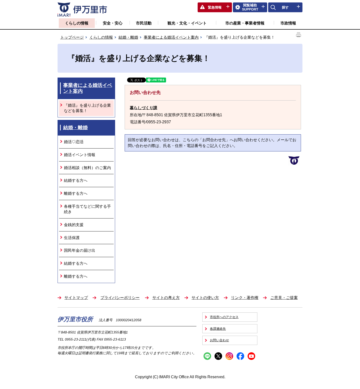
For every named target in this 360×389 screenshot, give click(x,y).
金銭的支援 (74, 225)
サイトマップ (76, 298)
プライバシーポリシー (120, 298)
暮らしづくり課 (143, 108)
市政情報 (288, 23)
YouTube (251, 356)
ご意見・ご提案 (284, 298)
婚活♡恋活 (74, 142)
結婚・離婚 (128, 37)
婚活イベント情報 (79, 155)
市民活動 (144, 23)
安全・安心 (112, 23)
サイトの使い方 (205, 298)
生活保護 (72, 238)
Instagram (229, 356)
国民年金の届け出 (79, 250)
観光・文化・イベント (187, 23)
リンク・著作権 (244, 298)
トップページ (72, 37)
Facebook (240, 356)
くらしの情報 (76, 23)
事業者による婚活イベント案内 (171, 37)
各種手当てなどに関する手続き (87, 209)
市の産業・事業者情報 (244, 23)
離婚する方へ (75, 193)
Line (207, 356)
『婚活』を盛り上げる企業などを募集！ (87, 108)
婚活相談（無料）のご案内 (87, 168)
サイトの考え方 (166, 298)
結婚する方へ (75, 180)
